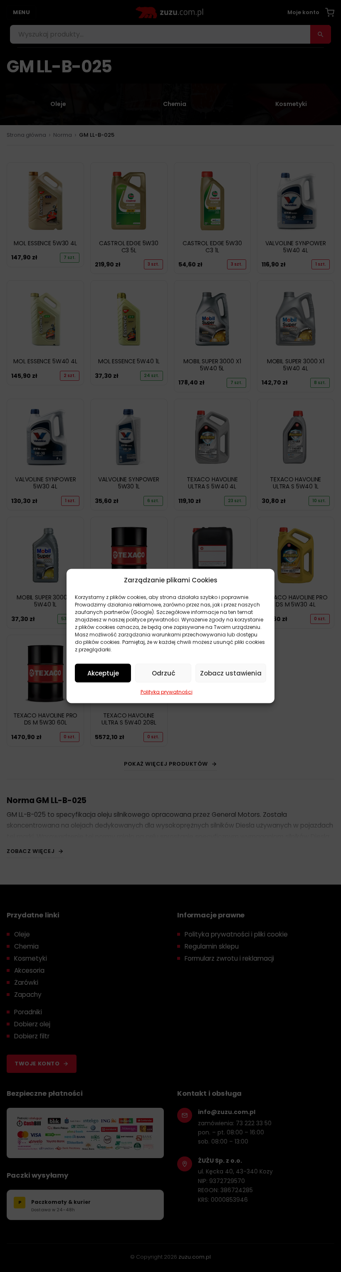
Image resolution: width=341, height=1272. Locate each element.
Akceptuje (103, 672)
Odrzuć (163, 672)
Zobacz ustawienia (231, 672)
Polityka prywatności (167, 691)
